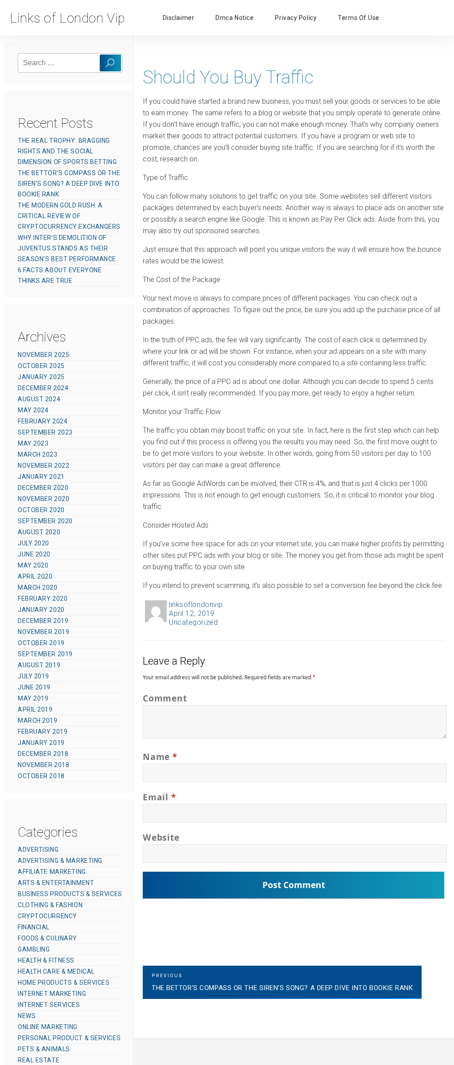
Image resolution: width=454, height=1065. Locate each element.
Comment (165, 698)
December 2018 (43, 753)
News (26, 1015)
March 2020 (38, 587)
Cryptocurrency (47, 916)
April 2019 (35, 709)
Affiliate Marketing (52, 871)
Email (159, 797)
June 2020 (34, 554)
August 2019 (39, 665)
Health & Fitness (46, 960)
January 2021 (41, 476)
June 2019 (34, 687)
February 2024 (42, 421)
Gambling (34, 949)
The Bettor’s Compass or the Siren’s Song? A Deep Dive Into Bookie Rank (69, 183)
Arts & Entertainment (56, 882)
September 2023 (45, 432)
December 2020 (43, 487)
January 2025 (41, 376)
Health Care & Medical (56, 971)
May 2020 (33, 565)
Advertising (38, 849)
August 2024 (39, 399)
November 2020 (43, 498)
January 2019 (41, 742)
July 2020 (33, 543)
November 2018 (43, 764)
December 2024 (43, 388)
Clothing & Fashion (50, 904)
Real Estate (38, 1060)
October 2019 (41, 642)
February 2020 (42, 598)
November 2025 (43, 354)
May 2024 (33, 410)
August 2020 (39, 532)
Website (161, 837)
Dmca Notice (234, 17)
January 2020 (41, 609)
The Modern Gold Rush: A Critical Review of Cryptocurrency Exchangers (69, 216)
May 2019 (33, 698)
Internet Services (49, 1004)
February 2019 (42, 731)
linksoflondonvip (196, 604)
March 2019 (38, 720)
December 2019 (43, 620)
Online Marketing (48, 1026)
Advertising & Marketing (60, 860)
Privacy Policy (296, 17)
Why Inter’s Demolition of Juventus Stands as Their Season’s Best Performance (67, 248)
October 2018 (41, 775)
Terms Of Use (359, 17)
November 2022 (43, 465)
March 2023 (38, 454)
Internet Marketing (52, 993)
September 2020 (45, 521)
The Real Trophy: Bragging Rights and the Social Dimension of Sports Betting (67, 151)
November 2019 (43, 631)
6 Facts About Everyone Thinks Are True (60, 275)
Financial (34, 927)
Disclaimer (179, 17)
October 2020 (41, 509)
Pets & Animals (44, 1049)
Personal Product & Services (69, 1038)
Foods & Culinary (47, 938)
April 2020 (35, 576)
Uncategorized (193, 622)
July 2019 (33, 676)
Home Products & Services (64, 982)
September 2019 (45, 654)
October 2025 (41, 365)
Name (160, 757)
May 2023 (33, 443)
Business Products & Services (70, 893)
